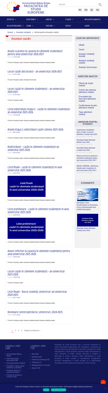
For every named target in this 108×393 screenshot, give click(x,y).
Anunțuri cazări (18, 62)
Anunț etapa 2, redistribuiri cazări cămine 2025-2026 (35, 129)
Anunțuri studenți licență (31, 62)
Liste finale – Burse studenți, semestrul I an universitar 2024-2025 (37, 293)
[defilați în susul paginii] (103, 382)
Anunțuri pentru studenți (87, 123)
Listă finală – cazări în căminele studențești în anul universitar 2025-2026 (35, 169)
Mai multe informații (58, 390)
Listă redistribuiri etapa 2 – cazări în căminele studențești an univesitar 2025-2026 (39, 111)
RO (80, 10)
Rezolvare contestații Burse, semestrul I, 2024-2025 (35, 312)
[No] (105, 388)
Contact (68, 25)
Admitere (49, 19)
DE (91, 10)
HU (97, 10)
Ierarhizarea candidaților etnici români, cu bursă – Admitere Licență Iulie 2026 (87, 132)
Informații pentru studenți (16, 363)
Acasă (10, 32)
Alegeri (87, 25)
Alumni (28, 25)
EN (85, 10)
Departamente (31, 19)
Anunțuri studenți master (47, 62)
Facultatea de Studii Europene (36, 9)
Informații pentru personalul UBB (13, 359)
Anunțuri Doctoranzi (30, 80)
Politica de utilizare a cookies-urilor (14, 376)
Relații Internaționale (14, 25)
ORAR (81, 45)
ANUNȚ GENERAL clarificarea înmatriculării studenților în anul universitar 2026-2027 (87, 168)
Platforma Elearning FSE (41, 360)
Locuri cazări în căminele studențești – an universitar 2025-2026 (36, 273)
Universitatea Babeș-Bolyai (36, 3)
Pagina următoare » (32, 330)
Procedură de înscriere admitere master (87, 99)
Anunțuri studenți (23, 32)
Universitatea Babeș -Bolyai (14, 355)
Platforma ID (36, 362)
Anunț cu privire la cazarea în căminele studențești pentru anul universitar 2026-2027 (35, 53)
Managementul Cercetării (41, 365)
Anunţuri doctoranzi (88, 67)
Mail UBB (35, 354)
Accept (46, 390)
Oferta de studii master (86, 84)
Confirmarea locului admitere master (88, 106)
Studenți (68, 19)
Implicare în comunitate (93, 19)
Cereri (81, 49)
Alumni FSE (36, 368)
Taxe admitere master (85, 113)
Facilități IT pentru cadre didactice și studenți (15, 367)
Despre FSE (10, 19)
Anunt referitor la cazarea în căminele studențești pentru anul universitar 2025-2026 (39, 253)
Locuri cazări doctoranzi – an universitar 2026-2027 (35, 71)
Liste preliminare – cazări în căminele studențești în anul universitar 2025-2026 (38, 211)
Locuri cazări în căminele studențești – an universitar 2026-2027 (36, 90)
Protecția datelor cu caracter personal (14, 371)
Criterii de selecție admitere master (87, 91)
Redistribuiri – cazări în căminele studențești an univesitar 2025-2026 (33, 148)
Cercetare (49, 25)
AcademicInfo (37, 357)
